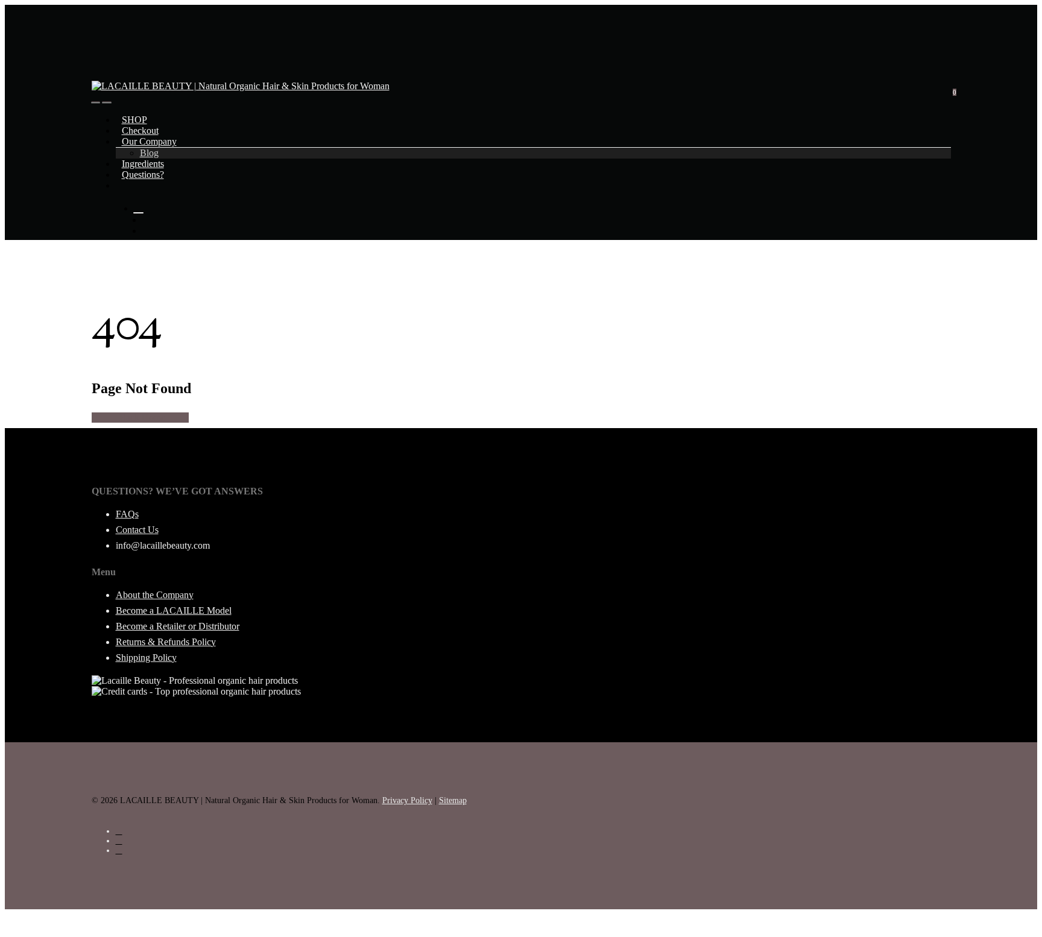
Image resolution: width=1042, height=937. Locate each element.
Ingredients (143, 164)
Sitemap (453, 800)
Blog (149, 153)
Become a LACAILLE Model (174, 610)
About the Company (155, 595)
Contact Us (137, 530)
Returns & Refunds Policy (166, 642)
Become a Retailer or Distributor (177, 626)
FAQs (127, 514)
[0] (107, 97)
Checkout (140, 130)
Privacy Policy (407, 800)
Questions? (143, 174)
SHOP (134, 120)
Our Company (149, 141)
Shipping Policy (146, 657)
